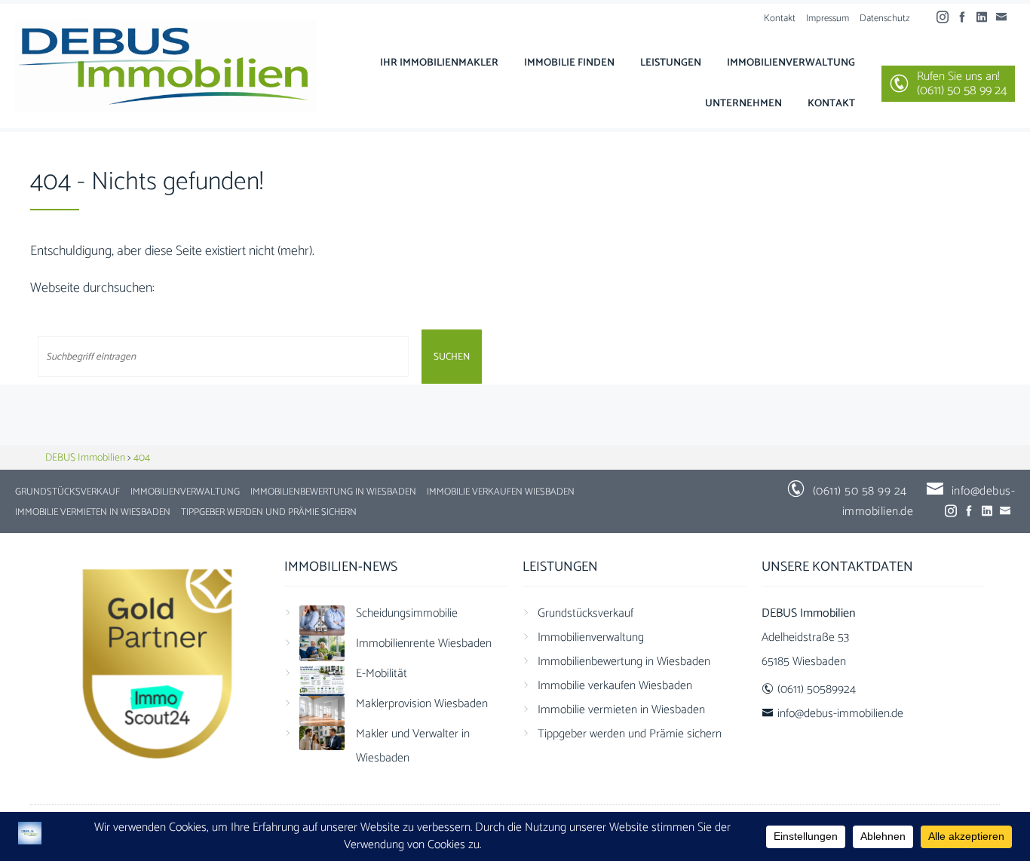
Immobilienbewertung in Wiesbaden (333, 492)
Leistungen (670, 63)
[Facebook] (966, 18)
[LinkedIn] (985, 18)
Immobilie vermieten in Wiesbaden (92, 512)
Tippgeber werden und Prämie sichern (269, 512)
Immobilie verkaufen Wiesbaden (501, 492)
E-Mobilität (381, 673)
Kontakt (779, 18)
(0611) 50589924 (816, 689)
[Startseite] (166, 66)
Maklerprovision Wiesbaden (422, 704)
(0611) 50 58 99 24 (860, 491)
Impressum (827, 18)
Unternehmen (743, 103)
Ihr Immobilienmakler (439, 63)
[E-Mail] (1005, 18)
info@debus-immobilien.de (840, 713)
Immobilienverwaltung (791, 63)
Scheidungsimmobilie (407, 613)
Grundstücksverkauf (67, 492)
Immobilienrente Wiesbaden (424, 643)
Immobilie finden (569, 63)
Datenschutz (885, 18)
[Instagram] (946, 18)
